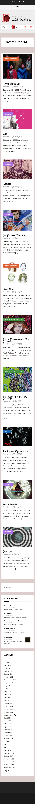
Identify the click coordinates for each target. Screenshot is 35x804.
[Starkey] (17, 537)
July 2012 (7, 718)
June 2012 (7, 721)
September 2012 (10, 715)
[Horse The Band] (17, 66)
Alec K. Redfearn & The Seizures (15, 398)
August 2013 (8, 683)
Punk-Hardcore (11, 59)
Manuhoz (6, 86)
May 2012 (7, 724)
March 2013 (8, 697)
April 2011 (7, 747)
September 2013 (10, 680)
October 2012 (9, 712)
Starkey (7, 552)
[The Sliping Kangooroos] (17, 436)
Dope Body (8, 289)
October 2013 (9, 677)
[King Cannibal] (17, 489)
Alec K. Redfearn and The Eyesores (16, 340)
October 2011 (8, 738)
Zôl (5, 134)
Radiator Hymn (21, 19)
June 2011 (7, 741)
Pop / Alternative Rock (13, 319)
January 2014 (8, 674)
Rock (7, 431)
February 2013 (9, 700)
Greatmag (24, 797)
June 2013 (7, 689)
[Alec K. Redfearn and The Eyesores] (17, 324)
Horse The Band (11, 84)
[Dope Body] (17, 272)
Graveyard (8, 638)
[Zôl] (17, 119)
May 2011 (7, 744)
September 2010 (10, 768)
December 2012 (9, 706)
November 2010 (9, 762)
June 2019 (7, 662)
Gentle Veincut (9, 628)
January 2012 (8, 733)
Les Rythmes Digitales (14, 235)
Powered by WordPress (8, 797)
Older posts (8, 588)
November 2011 (9, 735)
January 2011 (8, 756)
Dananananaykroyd (11, 621)
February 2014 (9, 671)
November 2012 (9, 709)
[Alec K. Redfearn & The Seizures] (17, 379)
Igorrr (7, 184)
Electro (8, 114)
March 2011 (8, 750)
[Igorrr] (17, 169)
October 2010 (9, 765)
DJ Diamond (8, 613)
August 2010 (8, 771)
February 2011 (9, 753)
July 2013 (7, 686)
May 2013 (7, 692)
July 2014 (7, 668)
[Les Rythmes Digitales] (17, 220)
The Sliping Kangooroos (15, 451)
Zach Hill (7, 606)
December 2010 (9, 759)
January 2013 (8, 703)
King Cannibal (10, 504)
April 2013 (7, 694)
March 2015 (8, 665)
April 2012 (7, 727)
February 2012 (9, 730)
